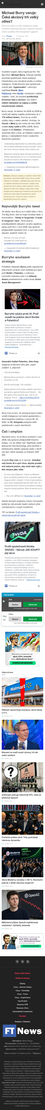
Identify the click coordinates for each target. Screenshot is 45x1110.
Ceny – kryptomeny (22, 997)
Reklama (26, 1021)
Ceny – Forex (22, 994)
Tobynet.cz (37, 1053)
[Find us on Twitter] (28, 962)
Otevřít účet (33, 604)
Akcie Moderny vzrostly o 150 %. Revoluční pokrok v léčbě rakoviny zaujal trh (22, 881)
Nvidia (20, 93)
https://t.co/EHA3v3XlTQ (29, 397)
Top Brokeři (22, 1001)
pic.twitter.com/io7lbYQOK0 (15, 400)
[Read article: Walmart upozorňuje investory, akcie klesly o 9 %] (22, 692)
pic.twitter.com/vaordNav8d (15, 243)
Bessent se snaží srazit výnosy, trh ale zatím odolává (20, 754)
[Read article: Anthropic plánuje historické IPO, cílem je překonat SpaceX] (22, 777)
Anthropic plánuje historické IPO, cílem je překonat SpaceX (21, 796)
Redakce (18, 1021)
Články (22, 983)
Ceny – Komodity (22, 990)
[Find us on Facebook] (17, 961)
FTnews (9, 36)
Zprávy (18, 38)
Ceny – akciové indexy (23, 987)
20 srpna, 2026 (7, 886)
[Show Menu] (42, 4)
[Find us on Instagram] (22, 961)
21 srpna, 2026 (7, 716)
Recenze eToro (22, 1008)
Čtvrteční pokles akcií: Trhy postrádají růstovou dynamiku (20, 839)
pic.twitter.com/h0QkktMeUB (15, 162)
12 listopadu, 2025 (22, 36)
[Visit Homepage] (12, 4)
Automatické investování (22, 1011)
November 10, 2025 (12, 169)
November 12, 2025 (12, 250)
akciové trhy (10, 38)
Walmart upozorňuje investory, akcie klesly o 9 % (22, 711)
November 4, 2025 (11, 407)
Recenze (15, 604)
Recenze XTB (22, 1004)
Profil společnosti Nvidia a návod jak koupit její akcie (20, 514)
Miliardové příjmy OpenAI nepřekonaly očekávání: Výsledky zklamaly (20, 924)
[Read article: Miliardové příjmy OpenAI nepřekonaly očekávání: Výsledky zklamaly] (22, 905)
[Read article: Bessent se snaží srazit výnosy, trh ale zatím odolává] (22, 735)
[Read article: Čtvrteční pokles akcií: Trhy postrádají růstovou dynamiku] (22, 820)
